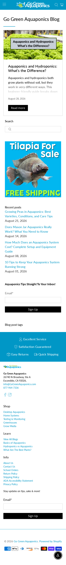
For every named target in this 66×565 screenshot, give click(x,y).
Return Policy (10, 473)
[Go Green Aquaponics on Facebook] (5, 395)
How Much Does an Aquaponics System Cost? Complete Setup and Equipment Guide (32, 246)
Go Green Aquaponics (26, 541)
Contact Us (9, 466)
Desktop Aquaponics (14, 412)
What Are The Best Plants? (17, 449)
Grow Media (9, 426)
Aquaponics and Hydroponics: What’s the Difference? (32, 68)
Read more (18, 108)
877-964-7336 (11, 387)
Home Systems (11, 415)
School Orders (10, 470)
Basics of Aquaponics (14, 442)
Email (9, 293)
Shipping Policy (11, 477)
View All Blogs (10, 439)
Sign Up (33, 309)
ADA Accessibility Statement (18, 480)
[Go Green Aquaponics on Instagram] (10, 395)
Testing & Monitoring (14, 419)
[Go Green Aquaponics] (33, 5)
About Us (8, 463)
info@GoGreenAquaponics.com (19, 384)
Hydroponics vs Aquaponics (17, 446)
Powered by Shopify (50, 541)
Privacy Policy (10, 484)
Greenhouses (10, 422)
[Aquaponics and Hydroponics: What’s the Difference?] (33, 44)
